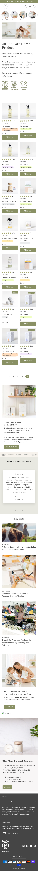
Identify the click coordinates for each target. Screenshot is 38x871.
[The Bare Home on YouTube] (31, 846)
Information (7, 801)
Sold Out (5, 323)
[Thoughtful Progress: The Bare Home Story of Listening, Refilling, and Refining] (19, 618)
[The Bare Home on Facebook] (27, 846)
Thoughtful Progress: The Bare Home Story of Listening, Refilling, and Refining (18, 642)
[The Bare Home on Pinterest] (35, 846)
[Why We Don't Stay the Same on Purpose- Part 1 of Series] (19, 571)
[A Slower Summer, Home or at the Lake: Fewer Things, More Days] (19, 532)
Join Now (7, 787)
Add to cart (10, 137)
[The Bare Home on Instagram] (23, 846)
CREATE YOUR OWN (11, 447)
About (4, 796)
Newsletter (7, 823)
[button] (7, 121)
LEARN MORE (9, 707)
